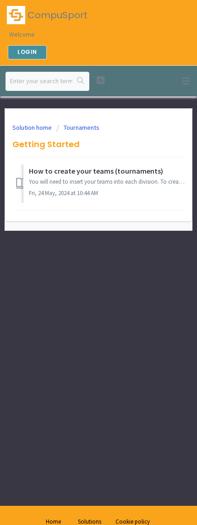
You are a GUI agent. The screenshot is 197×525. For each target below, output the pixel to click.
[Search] (80, 81)
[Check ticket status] (101, 80)
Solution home (32, 127)
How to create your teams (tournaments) (96, 170)
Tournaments (81, 127)
